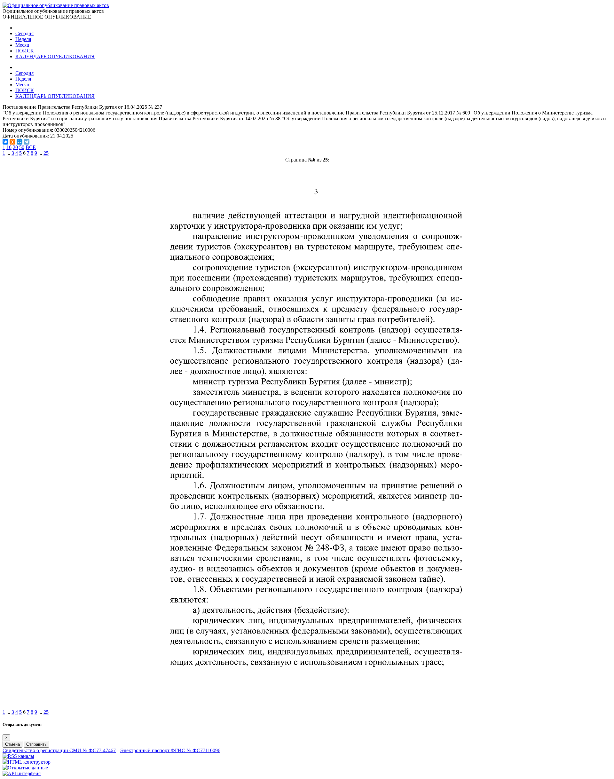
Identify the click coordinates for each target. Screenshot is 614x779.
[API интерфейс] (22, 773)
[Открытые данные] (25, 767)
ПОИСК (24, 50)
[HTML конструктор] (27, 762)
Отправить (36, 744)
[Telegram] (26, 142)
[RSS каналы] (18, 756)
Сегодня (24, 33)
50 (21, 147)
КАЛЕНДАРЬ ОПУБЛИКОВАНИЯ (55, 56)
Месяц (22, 45)
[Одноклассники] (12, 142)
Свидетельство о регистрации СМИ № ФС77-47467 (59, 750)
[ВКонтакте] (5, 142)
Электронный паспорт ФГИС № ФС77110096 (170, 750)
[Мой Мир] (19, 142)
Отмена (12, 744)
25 (46, 153)
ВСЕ (31, 147)
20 (15, 147)
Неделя (23, 39)
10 (9, 147)
